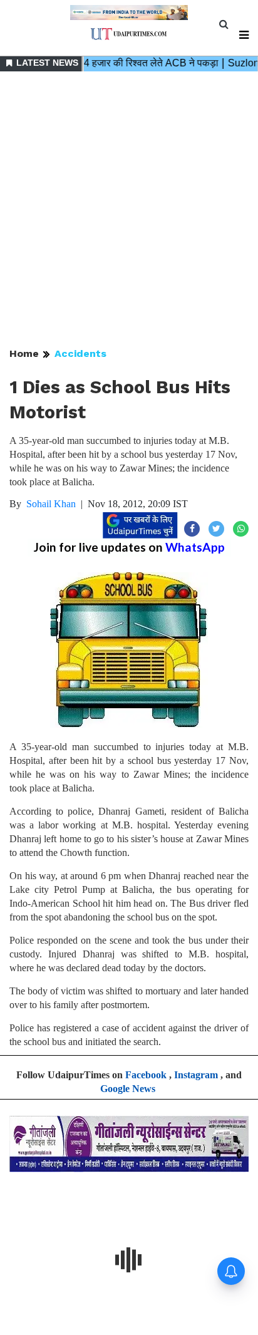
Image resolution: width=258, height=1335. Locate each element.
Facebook (146, 1075)
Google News (127, 1088)
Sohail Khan (51, 503)
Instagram (196, 1075)
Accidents (80, 353)
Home (24, 353)
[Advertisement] (129, 210)
